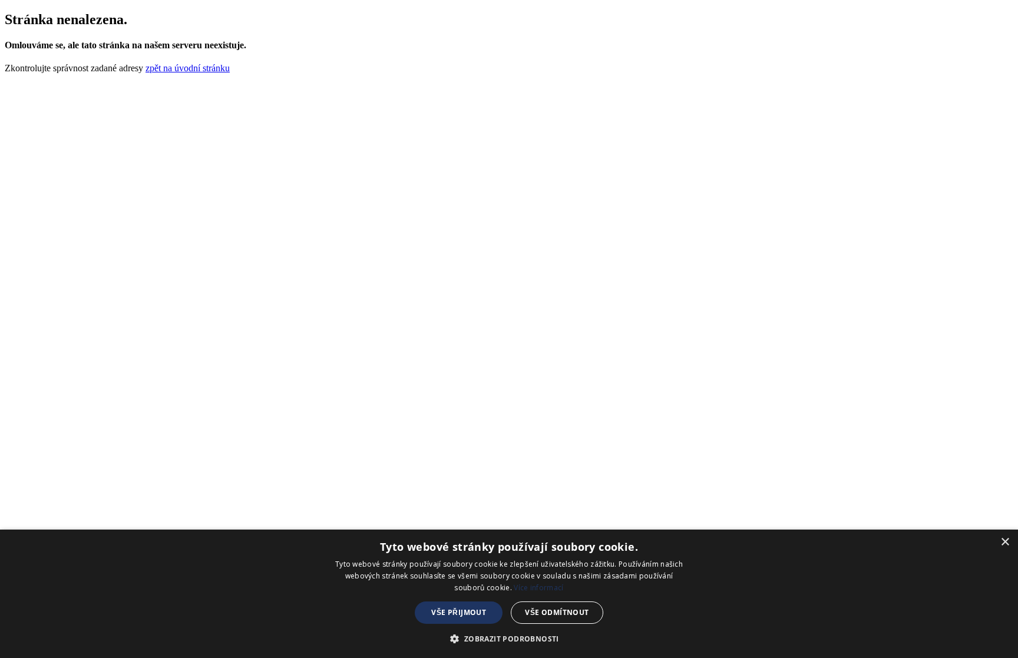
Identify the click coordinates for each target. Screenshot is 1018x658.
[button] (508, 638)
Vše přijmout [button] (458, 612)
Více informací (538, 588)
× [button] (1004, 542)
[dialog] (509, 594)
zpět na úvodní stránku (188, 68)
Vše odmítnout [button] (557, 612)
